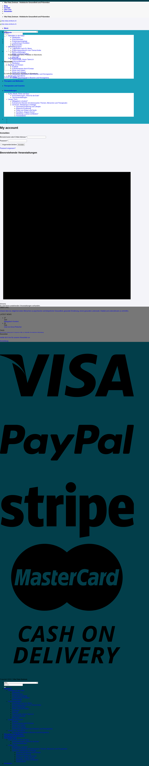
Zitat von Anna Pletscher (13, 327)
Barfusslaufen (17, 45)
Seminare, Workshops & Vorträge (24, 105)
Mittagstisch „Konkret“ (20, 101)
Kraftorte (15, 67)
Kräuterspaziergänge (19, 41)
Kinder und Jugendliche (16, 76)
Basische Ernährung (23, 108)
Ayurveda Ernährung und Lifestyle (28, 106)
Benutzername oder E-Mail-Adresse (13, 137)
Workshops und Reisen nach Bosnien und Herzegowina (32, 74)
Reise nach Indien (18, 70)
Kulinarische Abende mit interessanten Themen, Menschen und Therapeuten (39, 103)
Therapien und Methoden (13, 81)
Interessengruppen (15, 701)
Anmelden (21, 144)
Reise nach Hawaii (19, 72)
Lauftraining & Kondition (20, 43)
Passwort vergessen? (8, 148)
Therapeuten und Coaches (14, 86)
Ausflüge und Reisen (15, 65)
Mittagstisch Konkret (11, 321)
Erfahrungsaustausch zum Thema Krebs (26, 50)
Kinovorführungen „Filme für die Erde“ (25, 95)
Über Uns (7, 9)
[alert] (67, 231)
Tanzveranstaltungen (19, 97)
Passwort (4, 141)
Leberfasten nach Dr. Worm (22, 48)
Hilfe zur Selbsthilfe (24, 332)
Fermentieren (21, 116)
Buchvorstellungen (19, 52)
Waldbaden (16, 37)
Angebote (8, 32)
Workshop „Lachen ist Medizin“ (27, 114)
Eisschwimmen (17, 39)
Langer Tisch (12, 99)
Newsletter (8, 11)
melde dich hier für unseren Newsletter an (15, 337)
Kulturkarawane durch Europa (23, 68)
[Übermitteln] (5, 36)
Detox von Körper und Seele (26, 110)
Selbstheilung (40, 332)
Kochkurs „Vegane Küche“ (25, 112)
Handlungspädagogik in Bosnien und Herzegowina (30, 78)
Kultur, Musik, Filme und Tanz (18, 94)
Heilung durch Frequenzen (13, 332)
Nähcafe (15, 57)
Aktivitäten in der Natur (16, 36)
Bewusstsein (3, 332)
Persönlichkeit (33, 332)
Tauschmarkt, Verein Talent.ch (23, 59)
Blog (6, 6)
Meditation (16, 63)
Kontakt (7, 8)
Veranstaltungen (10, 90)
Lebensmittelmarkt (18, 61)
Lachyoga (15, 56)
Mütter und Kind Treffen (20, 54)
